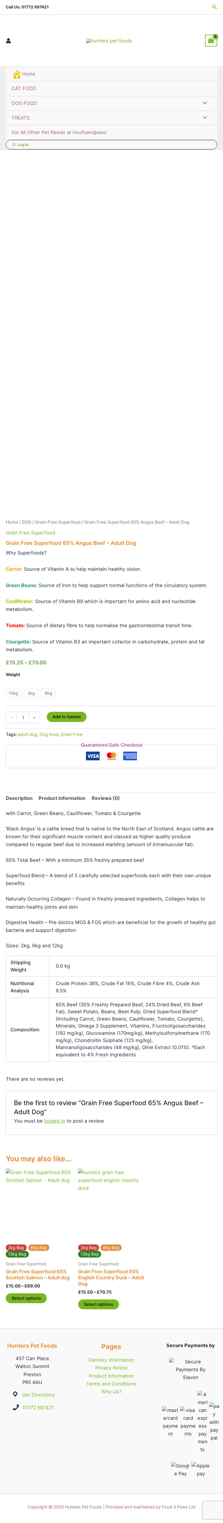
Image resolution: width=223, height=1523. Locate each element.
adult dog (27, 734)
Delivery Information (111, 1360)
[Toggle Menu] (203, 103)
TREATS (21, 118)
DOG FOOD (24, 103)
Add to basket (67, 716)
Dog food (48, 734)
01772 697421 (38, 1407)
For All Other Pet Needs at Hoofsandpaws (59, 132)
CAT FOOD (24, 88)
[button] (214, 7)
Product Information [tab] (62, 798)
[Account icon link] (8, 40)
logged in (54, 1121)
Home (28, 74)
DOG (26, 522)
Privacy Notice (111, 1368)
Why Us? (111, 1391)
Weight (13, 674)
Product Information (111, 1376)
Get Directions (38, 1395)
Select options (26, 1298)
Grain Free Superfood (57, 522)
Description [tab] (19, 798)
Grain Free (71, 734)
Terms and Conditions (111, 1384)
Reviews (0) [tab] (106, 798)
